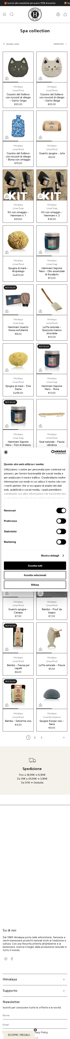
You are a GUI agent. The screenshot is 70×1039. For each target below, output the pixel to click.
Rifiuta (35, 584)
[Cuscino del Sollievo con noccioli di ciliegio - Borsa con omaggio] (18, 126)
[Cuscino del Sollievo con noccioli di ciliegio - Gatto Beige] (52, 67)
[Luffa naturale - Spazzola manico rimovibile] (52, 300)
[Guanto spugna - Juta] (52, 126)
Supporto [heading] (10, 991)
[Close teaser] (35, 1030)
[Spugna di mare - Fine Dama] (18, 359)
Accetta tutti (35, 565)
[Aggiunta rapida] (7, 78)
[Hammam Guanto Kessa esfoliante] (18, 300)
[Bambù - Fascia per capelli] (18, 638)
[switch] (61, 521)
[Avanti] (55, 737)
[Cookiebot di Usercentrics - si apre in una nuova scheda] (51, 452)
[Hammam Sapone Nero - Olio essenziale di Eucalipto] (52, 241)
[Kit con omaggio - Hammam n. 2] (52, 185)
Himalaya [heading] (10, 979)
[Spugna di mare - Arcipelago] (18, 241)
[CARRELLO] (65, 14)
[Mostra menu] (4, 14)
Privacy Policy (40, 1032)
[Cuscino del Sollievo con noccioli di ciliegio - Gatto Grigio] (18, 67)
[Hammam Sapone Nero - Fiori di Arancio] (18, 414)
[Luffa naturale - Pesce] (52, 638)
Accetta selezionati (35, 575)
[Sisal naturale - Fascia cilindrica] (52, 414)
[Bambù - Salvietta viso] (18, 693)
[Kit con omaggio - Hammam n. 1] (18, 185)
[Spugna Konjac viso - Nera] (52, 693)
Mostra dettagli (50, 555)
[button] (11, 14)
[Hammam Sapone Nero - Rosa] (52, 359)
